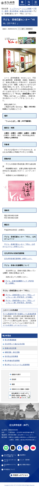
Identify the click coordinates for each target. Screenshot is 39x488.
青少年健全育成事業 (12, 360)
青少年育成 (14, 11)
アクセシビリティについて (10, 460)
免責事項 (22, 455)
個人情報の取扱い (25, 464)
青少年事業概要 (10, 340)
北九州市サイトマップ (10, 465)
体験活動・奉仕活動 (12, 352)
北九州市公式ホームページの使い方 (10, 455)
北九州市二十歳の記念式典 (15, 344)
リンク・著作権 (24, 460)
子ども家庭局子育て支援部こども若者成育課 (19, 314)
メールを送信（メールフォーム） (15, 325)
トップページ (15, 9)
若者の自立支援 (26, 11)
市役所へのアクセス (20, 475)
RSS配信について (9, 469)
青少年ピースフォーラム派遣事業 (17, 365)
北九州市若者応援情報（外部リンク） (18, 258)
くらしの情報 (27, 9)
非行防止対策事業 (11, 356)
